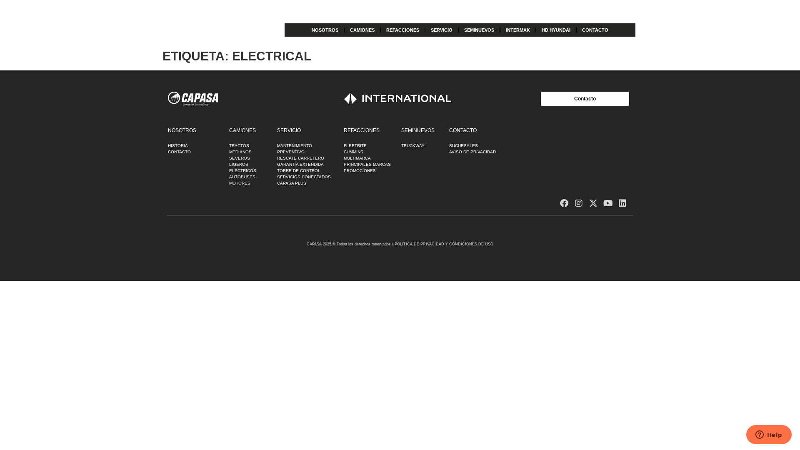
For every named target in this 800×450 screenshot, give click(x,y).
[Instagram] (578, 203)
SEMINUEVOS (479, 30)
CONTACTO (595, 30)
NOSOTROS (325, 30)
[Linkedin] (622, 203)
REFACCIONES (402, 30)
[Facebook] (564, 203)
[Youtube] (608, 203)
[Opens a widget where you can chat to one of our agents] (769, 435)
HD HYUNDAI (556, 30)
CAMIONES (362, 30)
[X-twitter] (593, 203)
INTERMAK (518, 30)
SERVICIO (441, 30)
